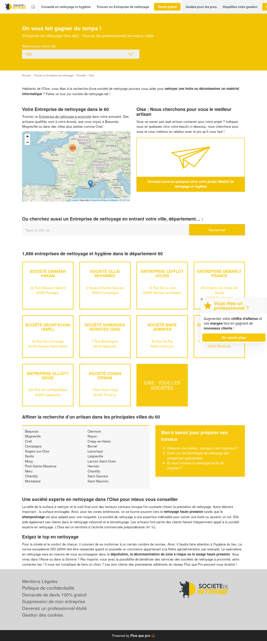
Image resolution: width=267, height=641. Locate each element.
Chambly (31, 475)
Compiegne (33, 446)
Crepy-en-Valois (99, 441)
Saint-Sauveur (98, 475)
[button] (66, 7)
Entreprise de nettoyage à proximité (65, 116)
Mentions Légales (40, 581)
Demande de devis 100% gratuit (54, 594)
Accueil (26, 75)
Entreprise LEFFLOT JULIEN (162, 273)
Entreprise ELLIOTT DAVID (48, 375)
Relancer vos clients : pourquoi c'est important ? (202, 447)
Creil (28, 441)
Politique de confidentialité (48, 588)
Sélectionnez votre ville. (39, 46)
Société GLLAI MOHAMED (105, 273)
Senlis (29, 456)
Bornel (92, 446)
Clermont (94, 431)
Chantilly (94, 471)
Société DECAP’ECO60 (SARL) (47, 327)
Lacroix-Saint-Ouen (102, 461)
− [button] (27, 142)
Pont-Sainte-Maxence (40, 465)
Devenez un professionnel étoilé (54, 608)
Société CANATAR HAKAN (48, 273)
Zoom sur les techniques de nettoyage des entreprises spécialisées (198, 455)
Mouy (29, 461)
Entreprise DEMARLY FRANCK (219, 273)
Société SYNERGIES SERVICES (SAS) (105, 327)
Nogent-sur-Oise (37, 451)
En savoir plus (234, 337)
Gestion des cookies (42, 615)
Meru (28, 471)
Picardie (81, 75)
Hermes (93, 465)
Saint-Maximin (98, 481)
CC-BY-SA (125, 200)
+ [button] (27, 136)
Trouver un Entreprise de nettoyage (53, 75)
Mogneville (33, 436)
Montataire (32, 481)
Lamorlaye (95, 451)
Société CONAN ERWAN (105, 375)
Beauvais (32, 431)
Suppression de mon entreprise (53, 601)
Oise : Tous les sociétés (162, 385)
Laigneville (95, 456)
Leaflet (75, 200)
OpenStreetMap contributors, (105, 200)
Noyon (92, 436)
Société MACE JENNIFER (162, 327)
